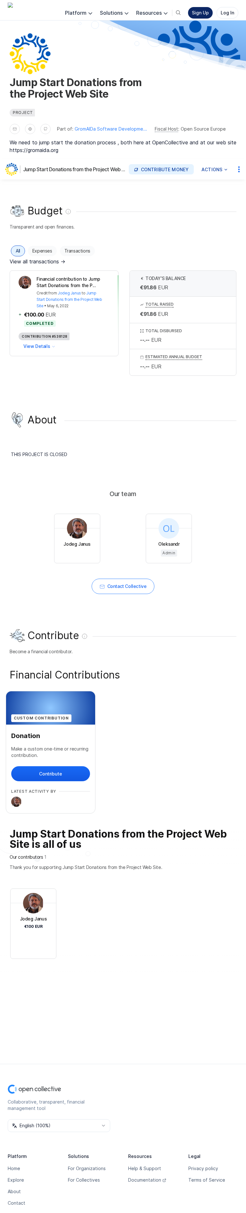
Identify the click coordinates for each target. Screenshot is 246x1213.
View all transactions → (37, 261)
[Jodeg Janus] (16, 802)
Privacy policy (203, 1168)
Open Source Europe (203, 129)
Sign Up (200, 12)
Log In (227, 12)
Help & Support (144, 1168)
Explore (16, 1180)
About (14, 1191)
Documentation (144, 1180)
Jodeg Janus (69, 293)
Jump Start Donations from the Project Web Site (74, 169)
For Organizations (87, 1168)
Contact (16, 1203)
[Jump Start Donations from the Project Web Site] (12, 169)
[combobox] (59, 1125)
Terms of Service (206, 1180)
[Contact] (15, 129)
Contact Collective (127, 586)
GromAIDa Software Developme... (111, 129)
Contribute (50, 773)
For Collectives (84, 1180)
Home (14, 1168)
